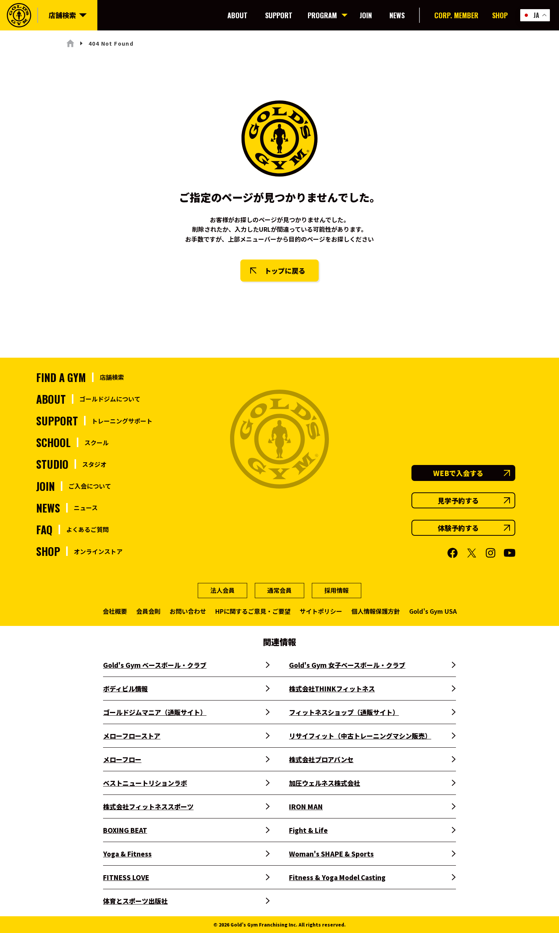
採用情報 (336, 590)
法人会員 (222, 590)
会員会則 (148, 611)
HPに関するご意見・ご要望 (253, 611)
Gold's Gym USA (433, 611)
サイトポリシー (321, 611)
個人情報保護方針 (375, 611)
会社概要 (115, 611)
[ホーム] (70, 43)
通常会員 (279, 590)
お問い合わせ (188, 611)
